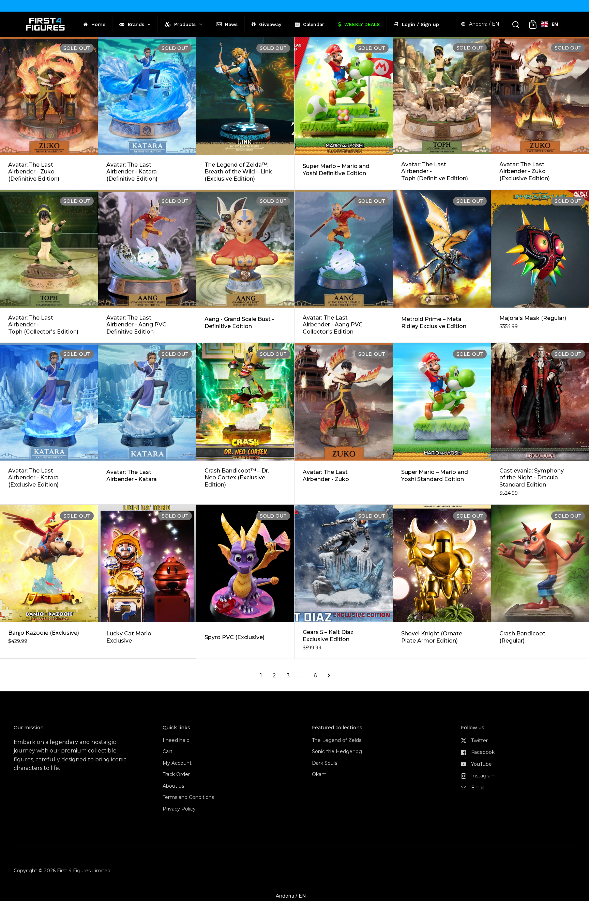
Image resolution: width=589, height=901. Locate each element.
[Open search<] (515, 24)
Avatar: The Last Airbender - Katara (147, 423)
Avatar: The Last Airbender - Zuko (343, 423)
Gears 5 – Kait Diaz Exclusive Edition (343, 582)
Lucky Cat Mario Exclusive (147, 582)
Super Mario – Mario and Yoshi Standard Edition (442, 423)
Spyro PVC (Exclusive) (245, 582)
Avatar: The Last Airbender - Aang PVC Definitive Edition (147, 266)
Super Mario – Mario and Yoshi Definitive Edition (343, 113)
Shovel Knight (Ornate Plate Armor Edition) (442, 582)
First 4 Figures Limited (83, 871)
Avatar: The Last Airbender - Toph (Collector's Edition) (49, 266)
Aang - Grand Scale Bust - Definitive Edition (245, 266)
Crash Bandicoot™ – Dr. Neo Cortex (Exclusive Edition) (245, 423)
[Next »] (329, 675)
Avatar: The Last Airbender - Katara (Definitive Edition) (147, 113)
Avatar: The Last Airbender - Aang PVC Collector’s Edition (343, 266)
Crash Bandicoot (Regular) (540, 582)
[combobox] (549, 24)
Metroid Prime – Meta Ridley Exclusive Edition (442, 266)
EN (555, 24)
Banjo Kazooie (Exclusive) (49, 582)
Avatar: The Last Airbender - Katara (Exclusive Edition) (49, 423)
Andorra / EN (484, 24)
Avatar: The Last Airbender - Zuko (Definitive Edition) (49, 113)
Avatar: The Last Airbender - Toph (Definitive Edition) (442, 113)
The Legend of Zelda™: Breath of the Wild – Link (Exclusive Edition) (245, 113)
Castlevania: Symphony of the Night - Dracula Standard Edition (540, 423)
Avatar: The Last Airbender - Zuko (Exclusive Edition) (540, 113)
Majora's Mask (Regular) (540, 266)
